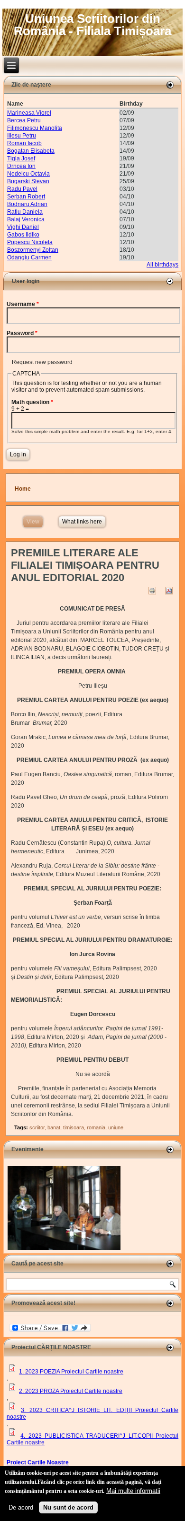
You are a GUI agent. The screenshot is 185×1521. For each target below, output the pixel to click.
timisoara (73, 1127)
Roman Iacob (24, 143)
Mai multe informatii (133, 1490)
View (35, 521)
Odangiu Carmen (29, 257)
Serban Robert (26, 196)
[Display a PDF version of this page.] (168, 590)
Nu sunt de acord (68, 1507)
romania (96, 1127)
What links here (82, 521)
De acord (21, 1507)
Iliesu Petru (21, 135)
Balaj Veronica (26, 219)
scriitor (37, 1127)
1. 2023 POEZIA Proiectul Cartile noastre (71, 1371)
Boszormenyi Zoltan (32, 250)
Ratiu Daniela (25, 211)
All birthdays (162, 264)
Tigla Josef (21, 158)
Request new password (42, 362)
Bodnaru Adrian (27, 204)
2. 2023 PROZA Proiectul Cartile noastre (70, 1391)
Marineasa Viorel (29, 112)
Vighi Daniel (23, 227)
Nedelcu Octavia (28, 173)
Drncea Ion (21, 166)
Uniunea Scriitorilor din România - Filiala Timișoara (92, 24)
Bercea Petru (24, 120)
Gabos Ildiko (23, 234)
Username (23, 304)
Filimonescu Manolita (34, 128)
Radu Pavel (22, 189)
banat (53, 1127)
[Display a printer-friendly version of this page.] (152, 590)
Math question (32, 402)
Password (22, 333)
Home (23, 488)
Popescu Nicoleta (30, 242)
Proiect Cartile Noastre (38, 1462)
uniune (115, 1127)
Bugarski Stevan (28, 181)
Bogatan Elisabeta (31, 151)
